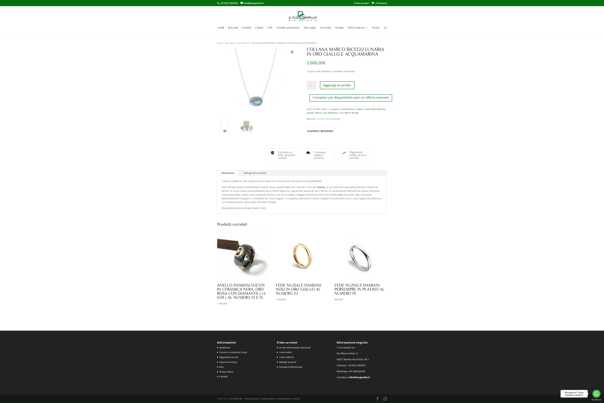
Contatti (223, 376)
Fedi (270, 28)
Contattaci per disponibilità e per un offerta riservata (351, 97)
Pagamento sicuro (228, 357)
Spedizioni (224, 347)
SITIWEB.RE (236, 398)
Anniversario (348, 109)
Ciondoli (246, 28)
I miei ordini (285, 352)
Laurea (310, 112)
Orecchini (325, 28)
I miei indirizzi (286, 357)
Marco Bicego (352, 112)
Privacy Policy (226, 371)
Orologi (339, 28)
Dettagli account (287, 362)
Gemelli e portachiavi (288, 28)
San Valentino (243, 43)
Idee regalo (310, 28)
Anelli (221, 28)
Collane (259, 28)
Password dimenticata (290, 366)
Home (220, 43)
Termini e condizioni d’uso (233, 352)
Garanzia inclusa (228, 362)
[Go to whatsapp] (596, 394)
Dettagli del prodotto (255, 172)
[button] (292, 52)
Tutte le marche (356, 28)
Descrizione (228, 172)
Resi (221, 366)
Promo (375, 28)
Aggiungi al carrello (337, 85)
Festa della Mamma (375, 109)
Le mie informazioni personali (294, 347)
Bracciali (233, 28)
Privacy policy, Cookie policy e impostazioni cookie (272, 398)
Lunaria (321, 118)
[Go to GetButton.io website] (596, 400)
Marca (318, 112)
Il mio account (361, 3)
